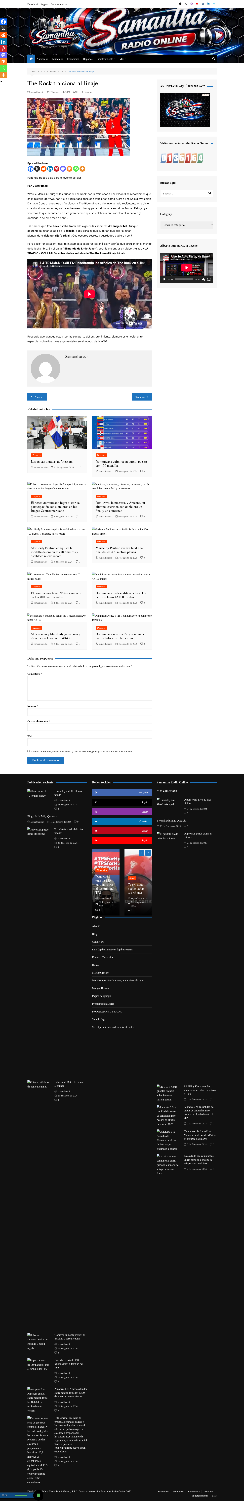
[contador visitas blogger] (181, 158)
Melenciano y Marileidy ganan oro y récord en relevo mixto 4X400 (55, 636)
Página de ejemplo (101, 996)
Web (29, 736)
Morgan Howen (100, 988)
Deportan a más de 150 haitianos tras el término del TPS (68, 1363)
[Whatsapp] (76, 169)
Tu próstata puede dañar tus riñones (103, 888)
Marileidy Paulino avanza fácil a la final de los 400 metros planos (119, 550)
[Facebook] (31, 169)
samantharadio (37, 91)
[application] (186, 268)
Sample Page (99, 1019)
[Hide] (1, 81)
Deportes (87, 59)
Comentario (34, 673)
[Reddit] (43, 169)
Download (32, 4)
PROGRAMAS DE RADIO (107, 1011)
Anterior (39, 397)
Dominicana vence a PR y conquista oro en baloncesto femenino (120, 636)
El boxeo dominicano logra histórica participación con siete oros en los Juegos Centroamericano (55, 506)
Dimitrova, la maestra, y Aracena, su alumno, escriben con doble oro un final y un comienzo (120, 506)
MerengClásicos (100, 972)
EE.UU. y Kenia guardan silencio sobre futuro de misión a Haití (200, 1089)
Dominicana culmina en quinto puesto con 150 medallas (121, 463)
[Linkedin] (50, 169)
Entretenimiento (104, 59)
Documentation (59, 4)
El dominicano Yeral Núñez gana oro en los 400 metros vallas (56, 595)
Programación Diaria (103, 1003)
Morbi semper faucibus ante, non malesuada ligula (118, 980)
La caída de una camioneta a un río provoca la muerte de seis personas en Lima (199, 1159)
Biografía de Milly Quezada (42, 816)
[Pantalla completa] (209, 279)
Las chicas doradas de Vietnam (52, 461)
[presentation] (141, 853)
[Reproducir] (164, 279)
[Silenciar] (203, 279)
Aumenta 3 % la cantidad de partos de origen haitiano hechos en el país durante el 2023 (198, 1112)
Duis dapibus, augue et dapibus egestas (112, 949)
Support (44, 4)
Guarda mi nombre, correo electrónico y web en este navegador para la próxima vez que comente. (82, 751)
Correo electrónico (38, 721)
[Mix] (69, 169)
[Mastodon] (63, 169)
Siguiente (140, 397)
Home (95, 965)
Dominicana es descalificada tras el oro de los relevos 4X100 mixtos (122, 595)
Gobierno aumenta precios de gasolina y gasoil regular (69, 1336)
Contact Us (98, 941)
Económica (73, 59)
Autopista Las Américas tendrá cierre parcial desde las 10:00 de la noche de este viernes (70, 1392)
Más (122, 59)
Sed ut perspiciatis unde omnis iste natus (113, 1027)
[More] (82, 169)
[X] (37, 169)
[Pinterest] (56, 169)
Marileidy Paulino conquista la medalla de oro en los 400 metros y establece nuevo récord (54, 552)
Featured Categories (102, 957)
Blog (94, 934)
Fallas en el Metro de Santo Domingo (138, 888)
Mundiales (57, 59)
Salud (99, 878)
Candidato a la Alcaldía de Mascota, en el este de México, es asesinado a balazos (200, 1134)
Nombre (32, 706)
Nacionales (42, 59)
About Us (97, 926)
